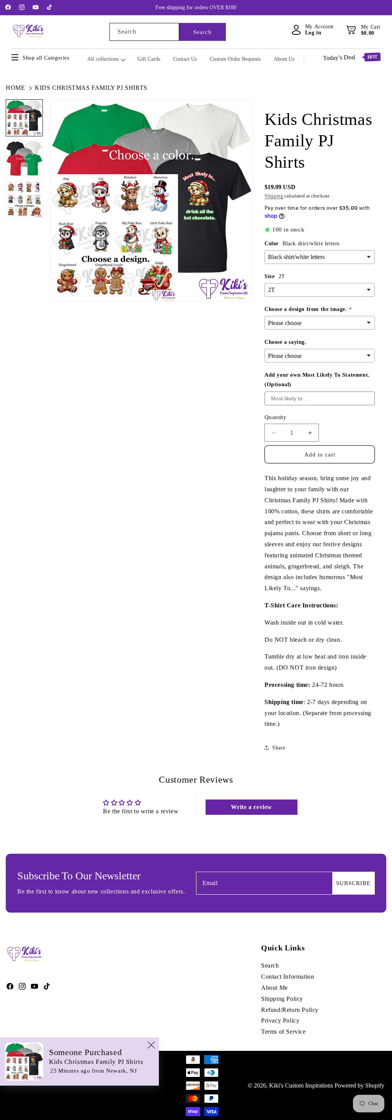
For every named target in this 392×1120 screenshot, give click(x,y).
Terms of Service (283, 1031)
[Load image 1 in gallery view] (24, 117)
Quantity (275, 417)
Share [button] (279, 748)
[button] (351, 29)
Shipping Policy (282, 998)
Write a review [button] (251, 807)
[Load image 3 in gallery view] (24, 199)
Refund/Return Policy (289, 1010)
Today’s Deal (350, 58)
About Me (274, 987)
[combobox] (144, 32)
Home (15, 87)
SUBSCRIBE (353, 883)
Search (202, 32)
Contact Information (287, 976)
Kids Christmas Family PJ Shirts (91, 87)
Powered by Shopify (359, 1085)
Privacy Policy (280, 1020)
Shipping (274, 196)
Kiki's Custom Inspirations (301, 1085)
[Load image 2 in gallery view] (24, 158)
